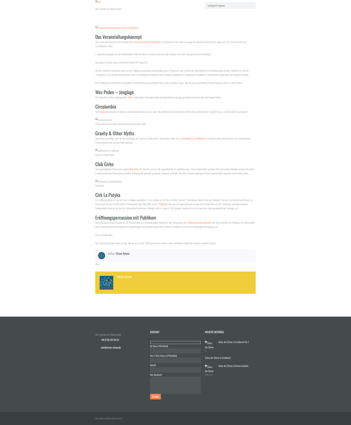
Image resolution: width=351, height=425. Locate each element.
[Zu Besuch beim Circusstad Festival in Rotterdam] (175, 28)
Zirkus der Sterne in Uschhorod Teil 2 (233, 342)
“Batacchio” (163, 204)
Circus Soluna (122, 253)
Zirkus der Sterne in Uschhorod (217, 357)
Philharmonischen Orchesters (199, 222)
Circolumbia (104, 111)
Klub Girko (134, 169)
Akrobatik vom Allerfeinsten (194, 138)
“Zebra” (130, 97)
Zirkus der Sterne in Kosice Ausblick (233, 366)
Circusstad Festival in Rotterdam (147, 42)
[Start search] (251, 5)
